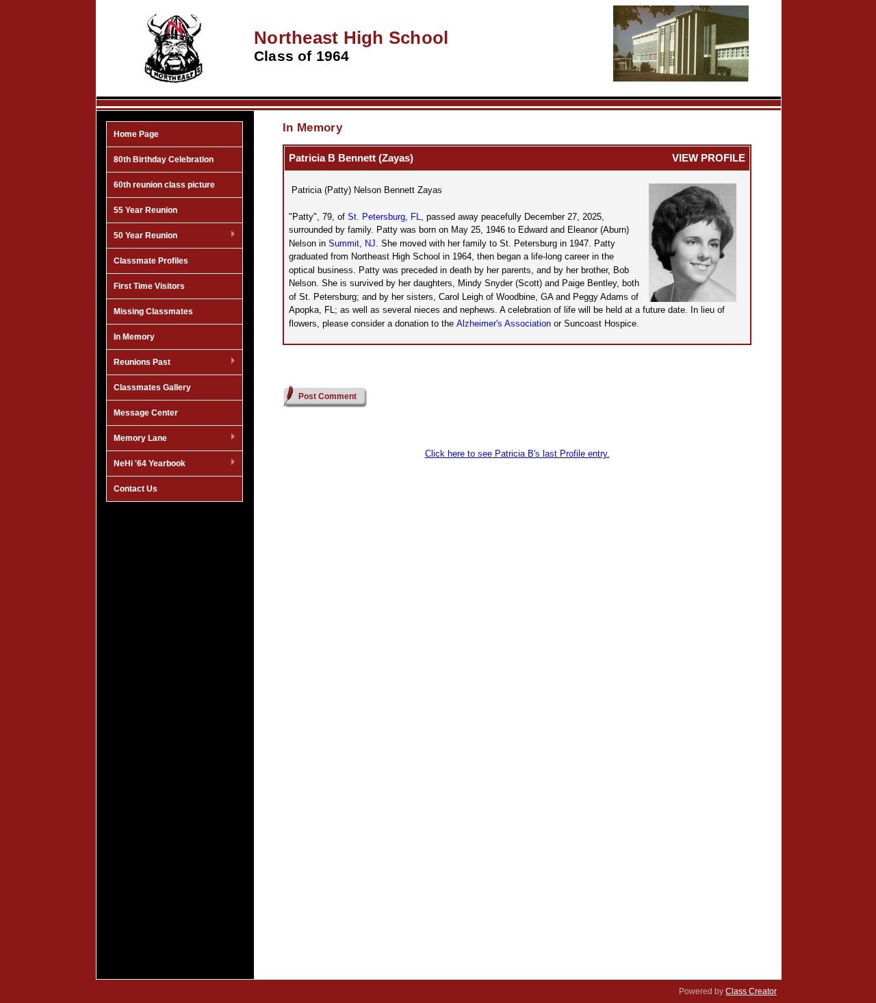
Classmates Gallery (152, 387)
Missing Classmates (153, 311)
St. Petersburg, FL (384, 217)
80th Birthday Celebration (164, 159)
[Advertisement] (174, 727)
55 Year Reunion (145, 210)
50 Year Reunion (142, 236)
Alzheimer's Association (503, 323)
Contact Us (135, 489)
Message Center (146, 413)
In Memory (134, 337)
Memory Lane (137, 438)
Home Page (136, 134)
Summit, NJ (352, 243)
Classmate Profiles (151, 261)
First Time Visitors (149, 286)
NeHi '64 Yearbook (146, 464)
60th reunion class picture (164, 185)
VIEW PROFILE (708, 158)
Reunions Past (138, 362)
